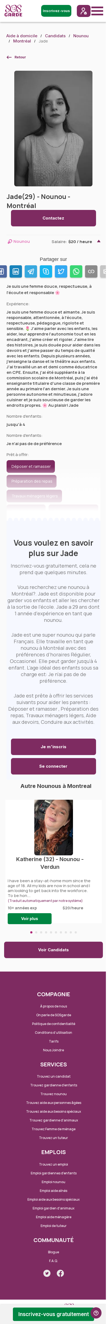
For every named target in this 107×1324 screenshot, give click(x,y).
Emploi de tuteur (54, 1225)
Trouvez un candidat (54, 1076)
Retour (20, 57)
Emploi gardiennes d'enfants (54, 1173)
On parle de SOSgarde (53, 1015)
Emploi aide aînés (53, 1190)
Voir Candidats (53, 949)
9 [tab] (71, 932)
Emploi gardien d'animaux (53, 1208)
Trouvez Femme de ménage (53, 1129)
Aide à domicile (21, 35)
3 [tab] (41, 932)
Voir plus (29, 918)
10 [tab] (76, 932)
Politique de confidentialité (53, 1023)
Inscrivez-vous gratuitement (53, 1314)
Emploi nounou (53, 1182)
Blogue (53, 1252)
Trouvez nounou (53, 1094)
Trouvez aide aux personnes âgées (53, 1102)
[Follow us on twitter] (46, 1273)
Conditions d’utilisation (53, 1032)
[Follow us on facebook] (60, 1273)
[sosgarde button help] (96, 1313)
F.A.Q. (53, 1260)
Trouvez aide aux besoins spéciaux (53, 1111)
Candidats (55, 35)
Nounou (81, 35)
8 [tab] (66, 932)
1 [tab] (31, 932)
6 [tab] (56, 932)
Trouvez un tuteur (53, 1137)
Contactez (53, 218)
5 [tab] (51, 932)
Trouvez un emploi (53, 1164)
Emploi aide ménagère (53, 1217)
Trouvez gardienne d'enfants (53, 1085)
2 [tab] (36, 932)
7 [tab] (61, 932)
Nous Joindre (53, 1050)
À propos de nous (53, 1006)
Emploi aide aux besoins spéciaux (53, 1199)
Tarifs (53, 1041)
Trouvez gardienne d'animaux (53, 1120)
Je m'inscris (53, 746)
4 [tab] (46, 932)
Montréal (22, 41)
